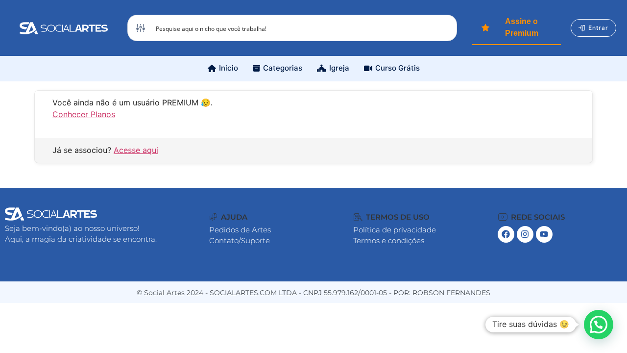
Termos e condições (388, 240)
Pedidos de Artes (240, 229)
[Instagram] (525, 234)
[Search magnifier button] (444, 28)
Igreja (339, 68)
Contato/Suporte (239, 240)
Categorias (282, 68)
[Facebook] (506, 234)
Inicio (228, 68)
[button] (228, 217)
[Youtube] (544, 234)
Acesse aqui (136, 150)
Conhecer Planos (83, 114)
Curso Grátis (397, 68)
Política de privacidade (394, 229)
